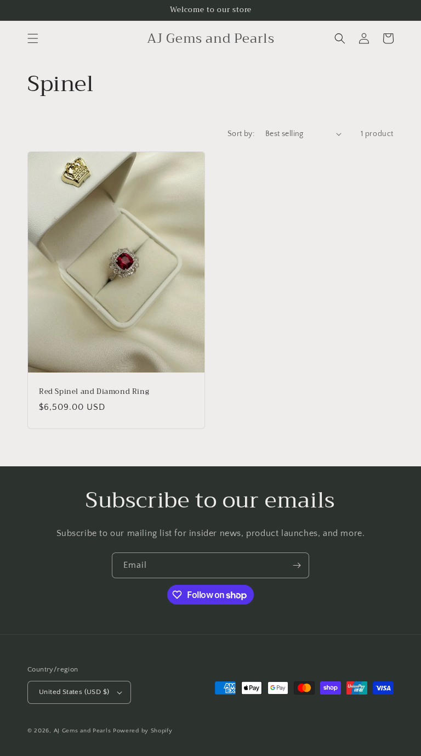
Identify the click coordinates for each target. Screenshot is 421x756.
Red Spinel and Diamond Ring (94, 392)
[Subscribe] (297, 565)
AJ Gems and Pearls (82, 730)
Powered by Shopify (143, 730)
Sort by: (240, 133)
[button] (33, 38)
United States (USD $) (74, 692)
